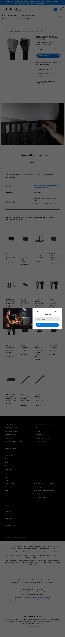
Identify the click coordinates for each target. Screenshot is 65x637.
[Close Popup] (60, 310)
